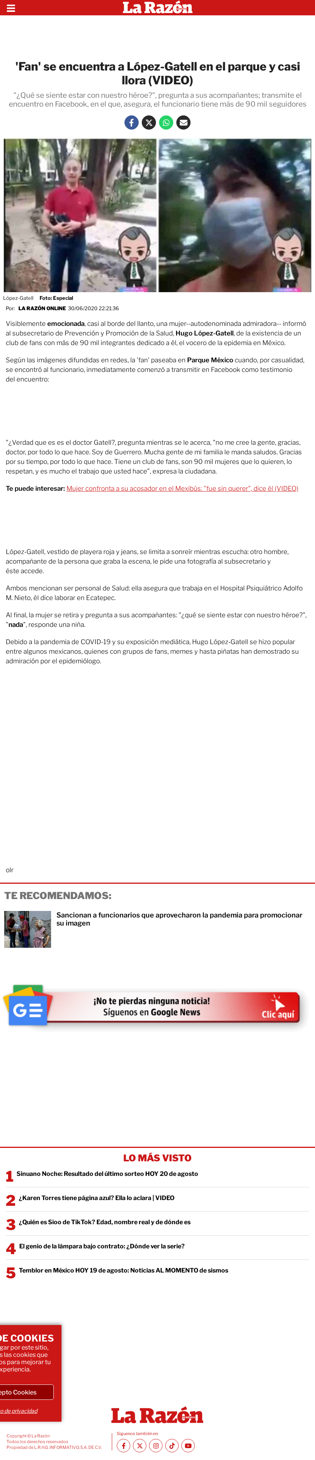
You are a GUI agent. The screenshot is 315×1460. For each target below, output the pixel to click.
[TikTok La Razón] (172, 1445)
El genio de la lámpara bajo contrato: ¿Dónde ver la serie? (102, 1246)
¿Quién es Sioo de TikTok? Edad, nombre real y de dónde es (105, 1222)
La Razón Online (42, 308)
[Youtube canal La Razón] (188, 1445)
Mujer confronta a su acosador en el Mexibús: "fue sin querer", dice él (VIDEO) (182, 488)
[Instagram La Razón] (155, 1445)
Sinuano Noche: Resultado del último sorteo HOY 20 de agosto (107, 1173)
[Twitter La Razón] (149, 122)
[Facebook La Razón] (131, 122)
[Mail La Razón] (183, 122)
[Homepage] (157, 7)
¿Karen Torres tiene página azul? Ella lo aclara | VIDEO (96, 1198)
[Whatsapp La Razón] (166, 122)
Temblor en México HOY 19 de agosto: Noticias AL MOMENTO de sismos (123, 1270)
